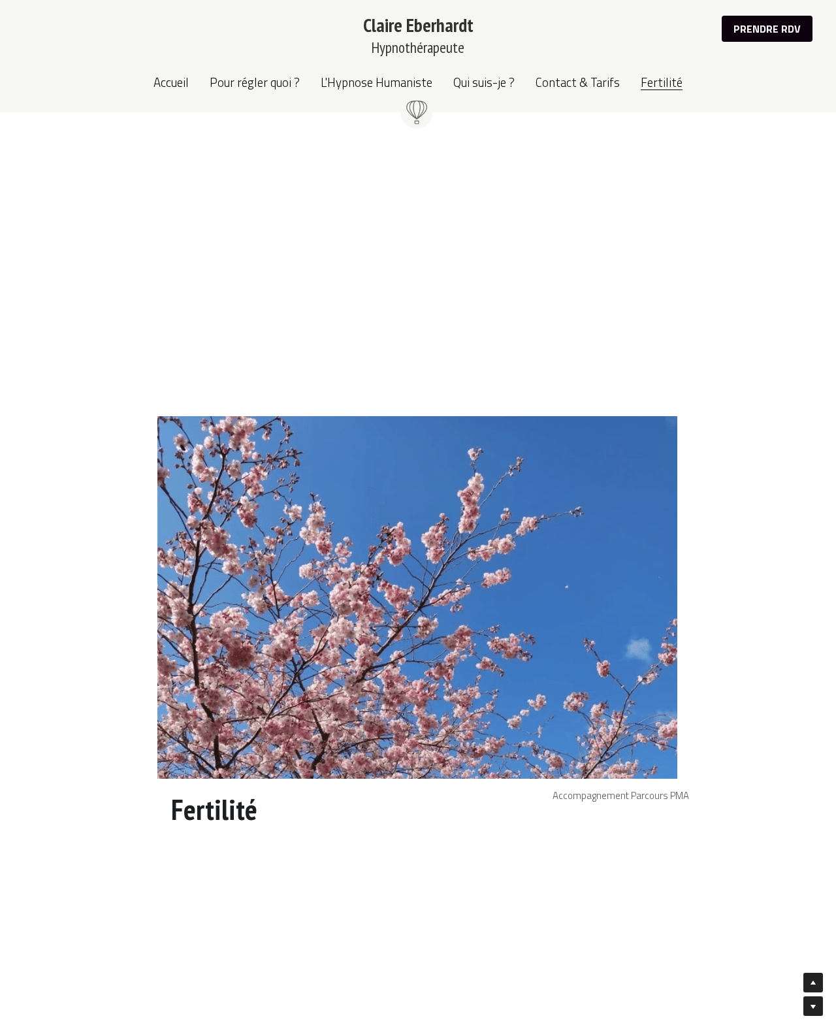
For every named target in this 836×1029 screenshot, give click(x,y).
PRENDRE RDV (767, 29)
